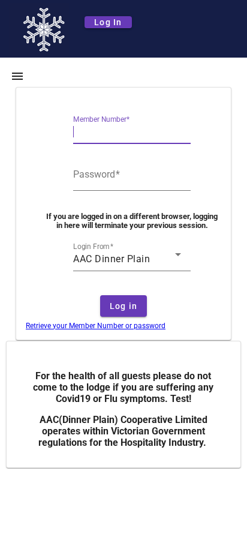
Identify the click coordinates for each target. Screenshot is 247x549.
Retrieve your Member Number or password (95, 326)
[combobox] (127, 259)
